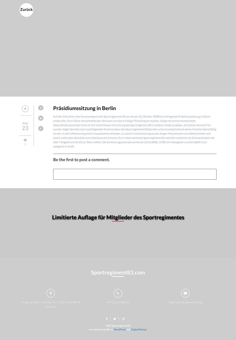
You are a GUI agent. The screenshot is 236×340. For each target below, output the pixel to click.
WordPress (120, 329)
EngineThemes (139, 329)
